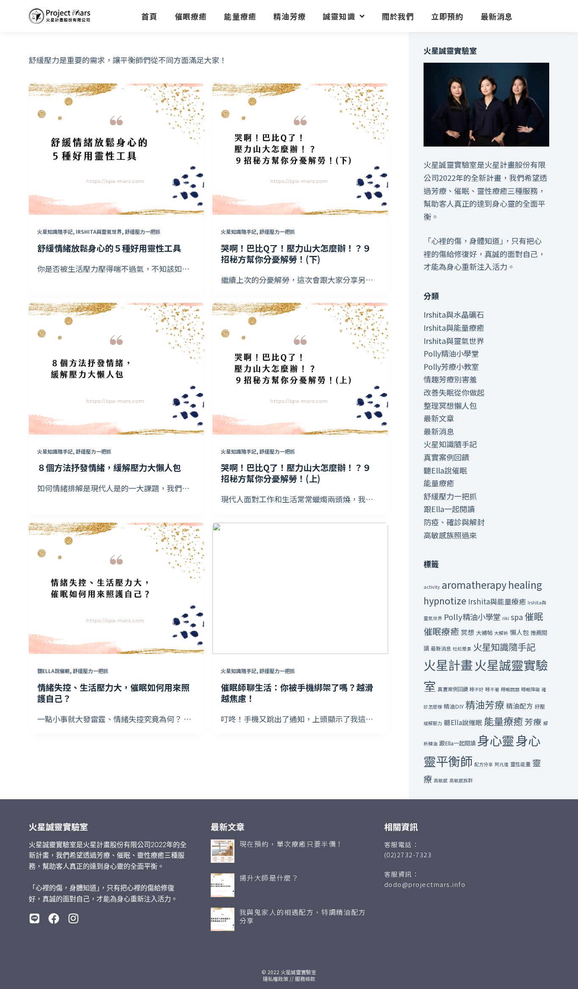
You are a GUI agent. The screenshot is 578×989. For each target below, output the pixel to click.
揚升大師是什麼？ (269, 878)
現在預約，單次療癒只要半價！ (291, 844)
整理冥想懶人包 (450, 405)
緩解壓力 (433, 723)
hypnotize (445, 600)
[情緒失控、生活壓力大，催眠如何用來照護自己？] (116, 588)
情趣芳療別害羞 (450, 379)
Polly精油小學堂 (451, 353)
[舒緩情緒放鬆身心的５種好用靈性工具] (116, 149)
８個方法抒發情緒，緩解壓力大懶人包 (109, 467)
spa (517, 617)
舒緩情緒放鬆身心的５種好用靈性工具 (109, 248)
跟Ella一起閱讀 (449, 508)
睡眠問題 (510, 689)
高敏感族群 (461, 780)
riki (505, 618)
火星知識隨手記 (55, 231)
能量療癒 (240, 16)
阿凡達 (502, 764)
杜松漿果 (462, 648)
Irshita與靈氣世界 (99, 231)
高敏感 (441, 780)
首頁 (149, 16)
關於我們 (398, 16)
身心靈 (495, 740)
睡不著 (492, 689)
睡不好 (477, 689)
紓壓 (540, 706)
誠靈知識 (339, 16)
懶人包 (519, 632)
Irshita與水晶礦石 (454, 314)
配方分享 (483, 764)
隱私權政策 (275, 978)
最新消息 (497, 16)
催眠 (534, 616)
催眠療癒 (191, 16)
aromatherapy (474, 584)
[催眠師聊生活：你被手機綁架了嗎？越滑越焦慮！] (300, 588)
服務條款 (305, 978)
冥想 (467, 632)
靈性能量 (520, 763)
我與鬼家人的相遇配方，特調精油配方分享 (302, 916)
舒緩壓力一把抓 (142, 231)
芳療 (533, 721)
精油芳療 (289, 16)
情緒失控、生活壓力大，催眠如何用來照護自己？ (113, 692)
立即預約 (447, 16)
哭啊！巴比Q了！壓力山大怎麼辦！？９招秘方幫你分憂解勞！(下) (296, 253)
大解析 (501, 633)
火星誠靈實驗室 (298, 971)
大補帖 (484, 633)
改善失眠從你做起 (454, 392)
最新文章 (439, 418)
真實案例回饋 (446, 457)
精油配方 (519, 705)
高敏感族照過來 (450, 534)
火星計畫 (448, 664)
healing (525, 584)
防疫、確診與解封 (454, 521)
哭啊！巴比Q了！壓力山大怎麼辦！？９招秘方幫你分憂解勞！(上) (296, 473)
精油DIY (454, 706)
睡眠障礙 (530, 689)
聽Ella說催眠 (53, 670)
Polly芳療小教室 (451, 366)
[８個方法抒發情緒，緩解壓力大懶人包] (116, 369)
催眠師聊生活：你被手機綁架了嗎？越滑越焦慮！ (297, 692)
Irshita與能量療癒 (454, 327)
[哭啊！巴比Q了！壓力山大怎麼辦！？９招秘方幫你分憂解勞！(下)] (300, 149)
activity (432, 587)
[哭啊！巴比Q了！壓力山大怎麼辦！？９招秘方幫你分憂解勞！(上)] (300, 369)
